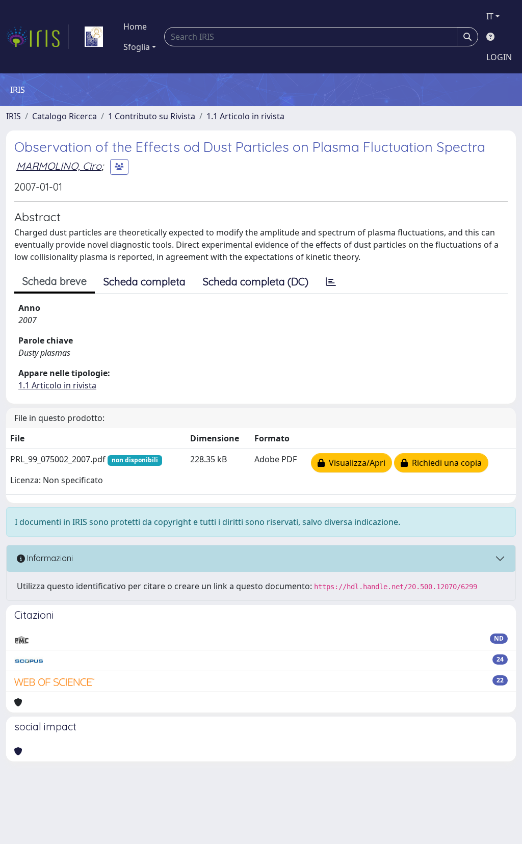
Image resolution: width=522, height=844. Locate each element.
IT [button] (489, 16)
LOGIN (499, 57)
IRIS (13, 116)
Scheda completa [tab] (144, 281)
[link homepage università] (93, 36)
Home (135, 26)
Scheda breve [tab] (54, 281)
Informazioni (49, 558)
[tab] (331, 282)
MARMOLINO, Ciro (58, 166)
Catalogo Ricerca (64, 116)
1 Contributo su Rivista (151, 116)
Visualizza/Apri (355, 462)
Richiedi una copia (445, 462)
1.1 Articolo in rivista (245, 116)
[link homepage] (37, 36)
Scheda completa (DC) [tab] (255, 281)
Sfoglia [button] (136, 46)
